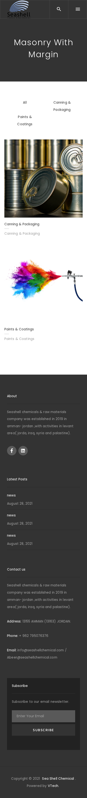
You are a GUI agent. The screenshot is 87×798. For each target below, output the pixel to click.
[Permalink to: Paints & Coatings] (43, 283)
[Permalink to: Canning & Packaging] (43, 178)
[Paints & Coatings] (10, 250)
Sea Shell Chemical (58, 778)
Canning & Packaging (22, 233)
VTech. (53, 786)
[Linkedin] (23, 450)
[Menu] (77, 9)
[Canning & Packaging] (10, 145)
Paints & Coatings (19, 339)
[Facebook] (11, 450)
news (11, 495)
